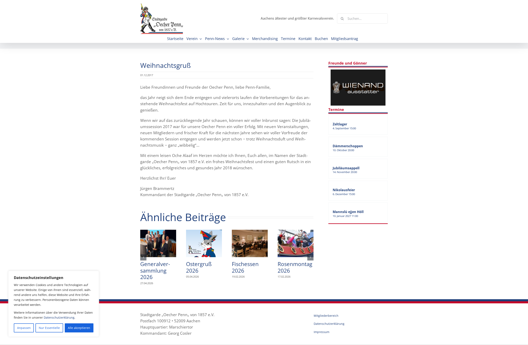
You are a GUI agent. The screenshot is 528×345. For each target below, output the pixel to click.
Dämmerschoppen (348, 146)
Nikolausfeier (344, 190)
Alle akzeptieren (79, 328)
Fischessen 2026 (250, 243)
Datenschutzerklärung (59, 317)
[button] (143, 257)
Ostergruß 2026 (204, 243)
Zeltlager (340, 124)
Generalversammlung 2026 (158, 243)
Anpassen (24, 328)
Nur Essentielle (49, 328)
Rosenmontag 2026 (295, 243)
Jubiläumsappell (346, 168)
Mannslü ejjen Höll (348, 212)
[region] (53, 304)
